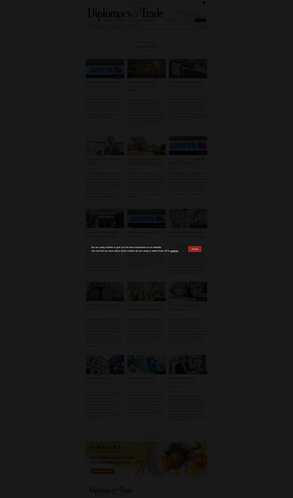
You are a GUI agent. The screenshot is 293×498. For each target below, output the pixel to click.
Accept (195, 249)
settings (174, 251)
